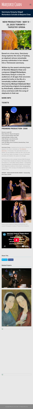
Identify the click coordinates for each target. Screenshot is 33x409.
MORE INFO (6, 98)
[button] (30, 4)
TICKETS (5, 103)
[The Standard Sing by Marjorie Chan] (16, 384)
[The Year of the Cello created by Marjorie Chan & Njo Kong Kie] (16, 307)
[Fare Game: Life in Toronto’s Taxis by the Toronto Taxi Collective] (16, 278)
